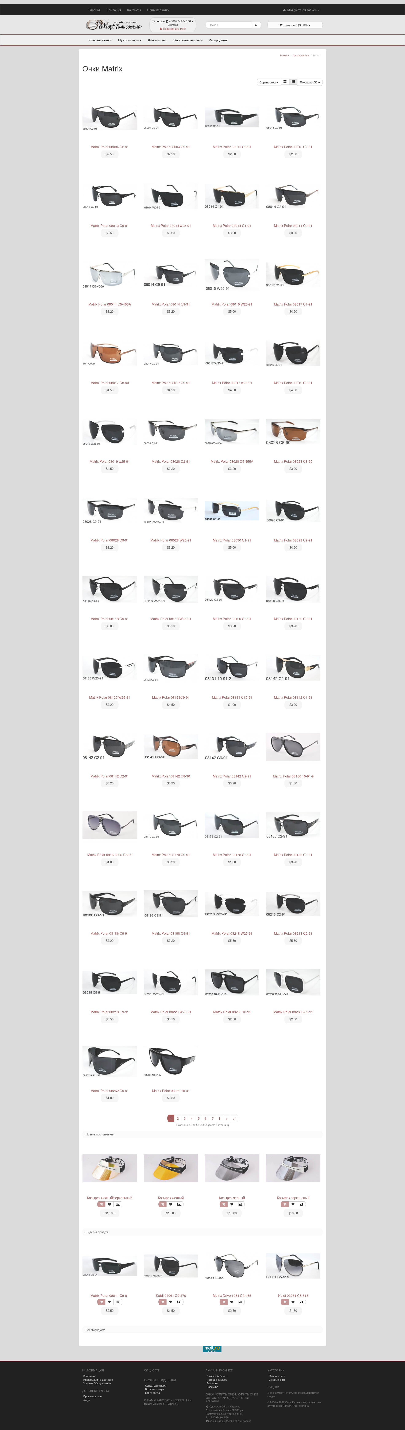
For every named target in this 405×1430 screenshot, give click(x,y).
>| (234, 1118)
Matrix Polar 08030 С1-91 (232, 540)
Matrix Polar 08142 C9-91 (232, 776)
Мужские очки (128, 40)
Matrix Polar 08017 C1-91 (293, 304)
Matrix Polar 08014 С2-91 (293, 225)
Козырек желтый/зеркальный (109, 1197)
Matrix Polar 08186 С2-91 (293, 854)
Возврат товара (154, 1389)
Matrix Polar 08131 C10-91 (232, 697)
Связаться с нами (155, 1385)
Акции (86, 1400)
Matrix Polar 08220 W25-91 (170, 1011)
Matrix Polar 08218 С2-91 (293, 933)
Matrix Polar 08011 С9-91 (232, 146)
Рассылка (212, 1386)
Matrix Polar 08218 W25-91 (232, 933)
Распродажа (218, 40)
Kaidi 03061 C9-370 (171, 1295)
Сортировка (268, 82)
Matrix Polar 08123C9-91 (171, 697)
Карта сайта (152, 1392)
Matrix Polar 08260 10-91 (232, 1011)
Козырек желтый (171, 1197)
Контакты (134, 10)
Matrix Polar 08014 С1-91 (232, 225)
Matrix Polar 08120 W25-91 (109, 697)
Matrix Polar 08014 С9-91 (171, 304)
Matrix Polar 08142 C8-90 (171, 776)
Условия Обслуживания (97, 1383)
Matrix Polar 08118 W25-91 (170, 618)
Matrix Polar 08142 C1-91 (293, 697)
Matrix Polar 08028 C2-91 (171, 461)
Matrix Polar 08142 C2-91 (109, 776)
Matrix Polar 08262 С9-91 (109, 1090)
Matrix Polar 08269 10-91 (171, 1090)
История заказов (217, 1379)
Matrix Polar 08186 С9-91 (109, 933)
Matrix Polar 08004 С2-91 (109, 146)
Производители (92, 1396)
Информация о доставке (98, 1379)
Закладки (212, 1383)
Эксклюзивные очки (187, 40)
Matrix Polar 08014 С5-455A (109, 304)
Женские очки (99, 40)
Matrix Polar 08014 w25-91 (171, 225)
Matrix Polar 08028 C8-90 (293, 461)
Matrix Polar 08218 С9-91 (109, 1011)
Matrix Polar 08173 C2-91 (232, 854)
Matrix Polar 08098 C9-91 (293, 540)
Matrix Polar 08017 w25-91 (232, 382)
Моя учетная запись (301, 10)
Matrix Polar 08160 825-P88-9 (109, 854)
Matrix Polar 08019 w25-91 (110, 461)
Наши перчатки (158, 10)
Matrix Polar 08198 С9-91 (171, 933)
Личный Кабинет (217, 1376)
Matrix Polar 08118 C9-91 (109, 618)
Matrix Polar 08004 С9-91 (171, 146)
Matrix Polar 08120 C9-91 (293, 618)
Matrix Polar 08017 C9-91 (171, 382)
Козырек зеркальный (293, 1197)
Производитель (301, 55)
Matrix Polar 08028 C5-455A (232, 461)
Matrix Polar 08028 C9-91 (109, 540)
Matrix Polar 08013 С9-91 (109, 225)
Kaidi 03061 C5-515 (293, 1295)
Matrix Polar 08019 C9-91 (293, 382)
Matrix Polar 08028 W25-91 (170, 540)
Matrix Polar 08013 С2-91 (293, 146)
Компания (114, 10)
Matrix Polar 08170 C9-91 (171, 854)
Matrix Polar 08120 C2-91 (232, 618)
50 (309, 82)
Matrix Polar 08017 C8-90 (109, 382)
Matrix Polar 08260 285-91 (293, 1011)
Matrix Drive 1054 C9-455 (232, 1295)
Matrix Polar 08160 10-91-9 (293, 776)
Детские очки (157, 40)
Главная (94, 10)
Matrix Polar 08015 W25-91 (232, 304)
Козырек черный (232, 1197)
